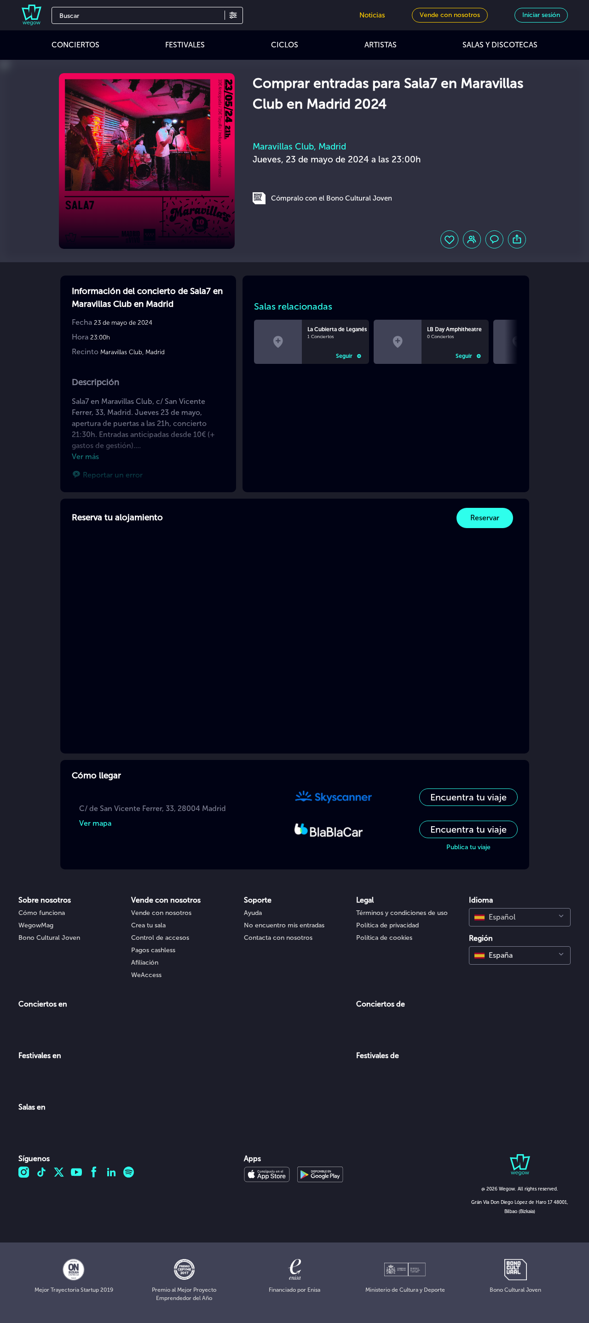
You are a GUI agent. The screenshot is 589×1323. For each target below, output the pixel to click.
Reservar (484, 517)
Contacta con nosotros (278, 938)
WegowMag (35, 925)
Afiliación (144, 962)
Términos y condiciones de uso (402, 913)
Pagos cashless (153, 950)
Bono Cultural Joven (49, 938)
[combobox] (519, 917)
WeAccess (146, 975)
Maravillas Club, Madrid (299, 146)
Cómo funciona (41, 913)
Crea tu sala (148, 925)
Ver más (85, 456)
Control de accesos (160, 938)
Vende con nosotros (161, 913)
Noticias (372, 15)
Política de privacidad (387, 925)
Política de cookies (384, 938)
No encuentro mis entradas (284, 925)
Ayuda (253, 913)
